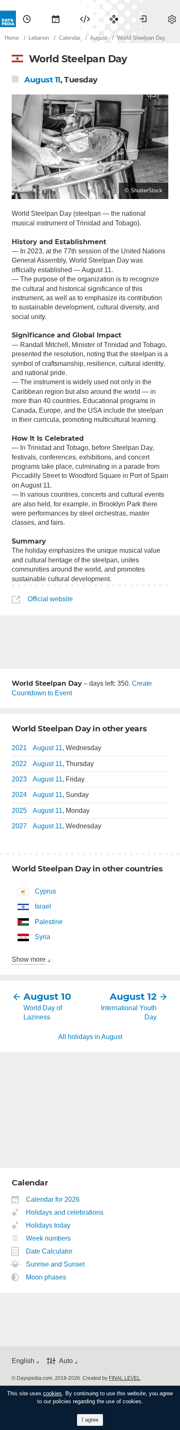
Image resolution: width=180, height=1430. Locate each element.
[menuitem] (27, 18)
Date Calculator (49, 1251)
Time (27, 18)
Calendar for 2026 (53, 1199)
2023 (19, 779)
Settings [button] (172, 18)
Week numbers (48, 1238)
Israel (43, 906)
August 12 (133, 996)
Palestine (49, 921)
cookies (52, 1393)
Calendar (56, 18)
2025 (19, 810)
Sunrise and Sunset (55, 1264)
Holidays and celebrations (64, 1212)
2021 (19, 747)
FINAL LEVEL (124, 1378)
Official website (50, 599)
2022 (19, 763)
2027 (19, 826)
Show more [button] (29, 959)
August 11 (42, 79)
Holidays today (48, 1225)
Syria (42, 936)
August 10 (47, 996)
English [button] (23, 1360)
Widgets (85, 18)
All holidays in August (90, 1036)
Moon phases (46, 1277)
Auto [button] (66, 1360)
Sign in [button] (143, 18)
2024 (19, 794)
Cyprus (45, 891)
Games (114, 18)
